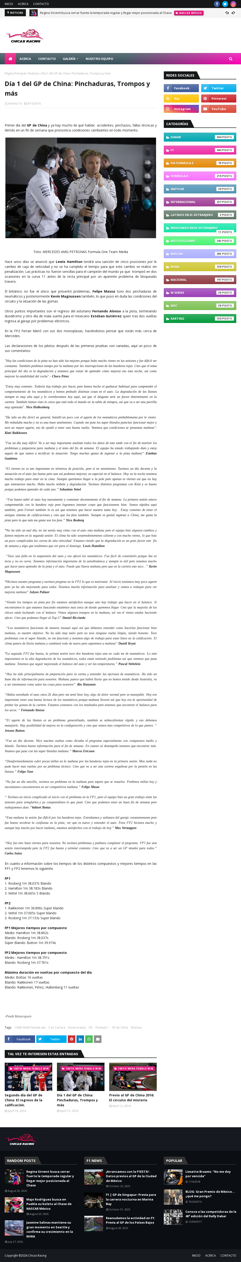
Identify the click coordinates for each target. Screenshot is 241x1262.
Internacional (196, 202)
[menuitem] (10, 58)
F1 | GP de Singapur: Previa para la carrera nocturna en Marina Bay (131, 1199)
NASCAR (196, 254)
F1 (196, 150)
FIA (91, 1027)
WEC (196, 305)
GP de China (120, 1027)
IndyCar (196, 189)
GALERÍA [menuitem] (69, 59)
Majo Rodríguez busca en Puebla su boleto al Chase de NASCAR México (49, 1204)
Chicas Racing (37, 1256)
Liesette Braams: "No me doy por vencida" (208, 1173)
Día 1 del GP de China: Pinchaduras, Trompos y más (77, 1100)
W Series (196, 292)
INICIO (9, 4)
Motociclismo (196, 241)
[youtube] (218, 109)
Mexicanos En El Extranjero (196, 229)
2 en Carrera (56, 1027)
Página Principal (15, 73)
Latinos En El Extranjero (196, 215)
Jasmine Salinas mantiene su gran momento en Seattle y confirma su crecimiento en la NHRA (49, 1229)
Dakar (196, 137)
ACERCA (23, 4)
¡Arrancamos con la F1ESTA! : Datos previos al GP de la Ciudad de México (131, 1176)
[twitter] (225, 4)
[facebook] (217, 4)
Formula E (196, 176)
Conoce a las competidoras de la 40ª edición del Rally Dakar (210, 1213)
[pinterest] (218, 98)
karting (196, 318)
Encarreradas (77, 1027)
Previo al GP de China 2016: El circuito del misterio (131, 1097)
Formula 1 (102, 1027)
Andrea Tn (15, 104)
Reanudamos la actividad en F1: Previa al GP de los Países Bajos (130, 1220)
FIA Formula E (196, 163)
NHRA (196, 267)
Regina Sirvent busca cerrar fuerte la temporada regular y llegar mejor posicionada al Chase (106, 13)
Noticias (33, 73)
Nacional (196, 280)
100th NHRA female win (30, 1027)
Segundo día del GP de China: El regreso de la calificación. (23, 1100)
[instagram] (233, 4)
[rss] (181, 98)
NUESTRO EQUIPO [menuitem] (99, 59)
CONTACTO (41, 4)
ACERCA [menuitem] (25, 59)
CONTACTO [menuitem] (47, 59)
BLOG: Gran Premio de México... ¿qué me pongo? (210, 1193)
